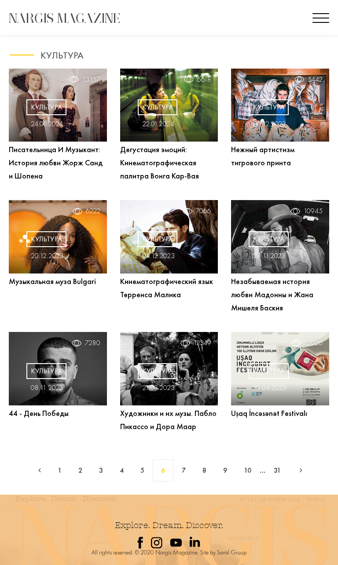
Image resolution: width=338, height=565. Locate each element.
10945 (313, 211)
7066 (203, 211)
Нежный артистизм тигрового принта (262, 156)
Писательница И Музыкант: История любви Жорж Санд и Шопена (56, 162)
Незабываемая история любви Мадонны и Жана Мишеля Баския (272, 294)
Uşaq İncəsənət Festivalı (269, 413)
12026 (314, 343)
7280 (92, 343)
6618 (204, 79)
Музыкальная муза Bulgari (52, 281)
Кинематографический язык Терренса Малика (166, 287)
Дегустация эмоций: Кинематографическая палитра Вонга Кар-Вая (159, 162)
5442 (315, 79)
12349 (202, 343)
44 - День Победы (39, 413)
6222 (93, 211)
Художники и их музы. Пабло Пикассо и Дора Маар (168, 419)
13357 (91, 79)
